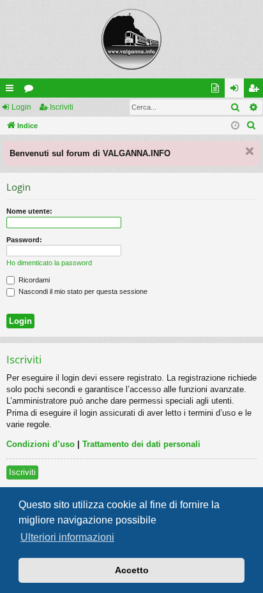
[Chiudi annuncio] (249, 151)
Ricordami (33, 280)
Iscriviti (61, 107)
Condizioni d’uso (40, 444)
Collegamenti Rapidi (12, 91)
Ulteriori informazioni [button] (67, 537)
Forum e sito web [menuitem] (218, 91)
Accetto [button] (132, 570)
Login (21, 107)
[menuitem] (251, 126)
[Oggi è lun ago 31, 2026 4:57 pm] (235, 126)
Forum (31, 91)
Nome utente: (29, 211)
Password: (24, 240)
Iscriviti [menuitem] (256, 91)
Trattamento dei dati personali (141, 444)
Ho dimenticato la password (49, 263)
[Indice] (131, 39)
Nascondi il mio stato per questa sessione (82, 291)
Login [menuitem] (237, 91)
